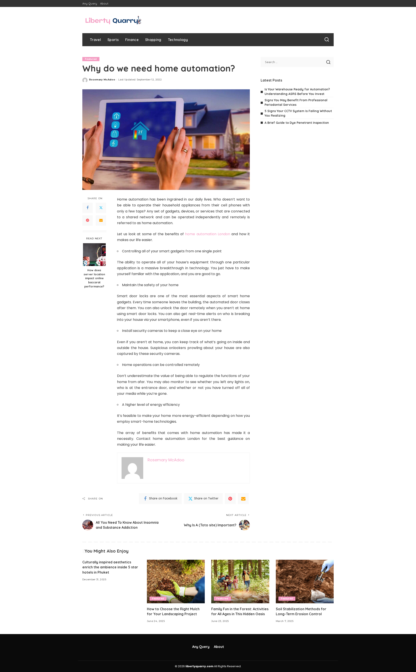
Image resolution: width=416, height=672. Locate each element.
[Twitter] (101, 208)
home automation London (207, 234)
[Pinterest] (87, 220)
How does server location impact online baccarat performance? (94, 278)
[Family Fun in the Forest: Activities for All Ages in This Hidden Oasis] (240, 581)
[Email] (101, 220)
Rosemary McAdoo (102, 79)
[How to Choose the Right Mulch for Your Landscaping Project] (176, 581)
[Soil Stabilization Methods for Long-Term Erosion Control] (305, 581)
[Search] (326, 39)
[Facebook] (87, 208)
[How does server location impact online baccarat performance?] (94, 254)
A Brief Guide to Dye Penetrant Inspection (297, 123)
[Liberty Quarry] (113, 20)
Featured (91, 58)
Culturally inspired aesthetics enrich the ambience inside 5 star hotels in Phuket (110, 567)
